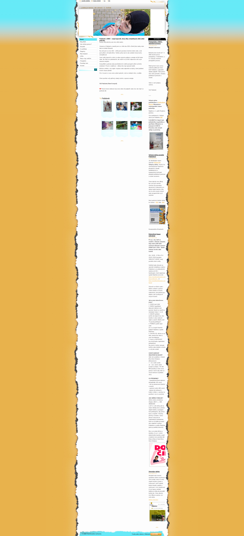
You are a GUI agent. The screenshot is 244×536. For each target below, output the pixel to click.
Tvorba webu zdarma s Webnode (141, 534)
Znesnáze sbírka (154, 471)
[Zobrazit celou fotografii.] (107, 110)
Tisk (109, 1)
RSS (104, 1)
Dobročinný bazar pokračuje (155, 235)
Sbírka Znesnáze (153, 499)
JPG (163, 202)
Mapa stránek (97, 1)
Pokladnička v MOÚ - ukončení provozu (156, 42)
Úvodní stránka (86, 1)
